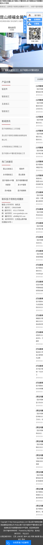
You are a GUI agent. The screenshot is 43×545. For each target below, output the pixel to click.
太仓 (29, 536)
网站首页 (12, 29)
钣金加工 (5, 96)
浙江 (22, 536)
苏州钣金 (8, 191)
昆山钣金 (22, 175)
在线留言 (37, 19)
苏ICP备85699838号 (10, 531)
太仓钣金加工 (8, 175)
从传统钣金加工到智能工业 (12, 147)
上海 (18, 536)
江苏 (15, 536)
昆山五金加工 (8, 169)
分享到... (37, 24)
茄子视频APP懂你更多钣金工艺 (13, 153)
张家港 (37, 536)
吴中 (25, 536)
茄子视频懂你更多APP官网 (18, 528)
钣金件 (5, 89)
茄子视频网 (22, 191)
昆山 (41, 536)
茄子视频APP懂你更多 (31, 525)
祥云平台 (30, 531)
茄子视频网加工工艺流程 (11, 129)
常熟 (33, 536)
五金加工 (5, 104)
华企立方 (25, 533)
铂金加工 (5, 111)
